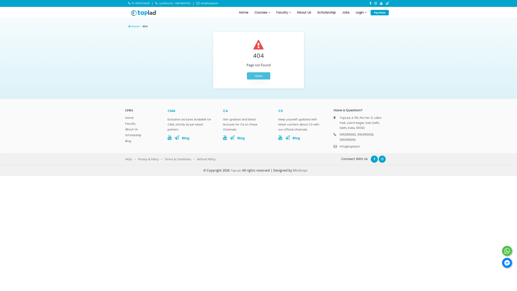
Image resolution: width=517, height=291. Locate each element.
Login (360, 12)
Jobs (346, 12)
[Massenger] (507, 263)
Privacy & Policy (148, 159)
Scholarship (326, 12)
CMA (171, 111)
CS (280, 111)
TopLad (236, 170)
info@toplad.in (209, 3)
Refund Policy (206, 159)
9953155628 (365, 135)
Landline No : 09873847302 (174, 3)
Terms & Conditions (178, 159)
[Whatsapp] (507, 251)
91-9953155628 (140, 3)
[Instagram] (375, 3)
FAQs (128, 159)
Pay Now (379, 12)
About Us (304, 12)
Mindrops (300, 170)
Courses (261, 12)
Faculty (282, 12)
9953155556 (348, 140)
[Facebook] (370, 3)
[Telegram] (387, 3)
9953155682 (348, 135)
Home (243, 12)
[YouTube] (381, 3)
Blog (128, 141)
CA (225, 111)
